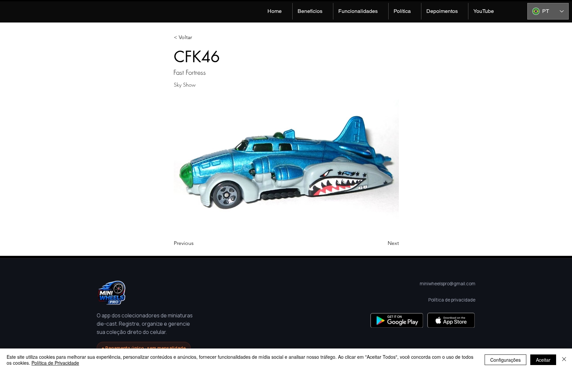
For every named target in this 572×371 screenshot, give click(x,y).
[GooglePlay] (396, 320)
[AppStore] (451, 320)
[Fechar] (564, 360)
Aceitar (543, 359)
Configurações (505, 359)
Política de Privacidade (55, 362)
